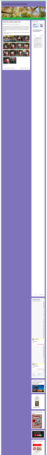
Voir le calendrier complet (40, 344)
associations (18, 24)
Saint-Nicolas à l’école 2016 (24, 68)
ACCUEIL (3, 18)
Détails (33, 342)
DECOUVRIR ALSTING (8, 18)
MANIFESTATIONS (34, 18)
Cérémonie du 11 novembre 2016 (8, 68)
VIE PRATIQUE (21, 18)
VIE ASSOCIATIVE (27, 18)
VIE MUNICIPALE (15, 18)
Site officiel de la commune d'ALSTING (14, 4)
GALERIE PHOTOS (40, 18)
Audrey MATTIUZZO (6, 24)
